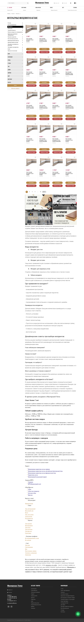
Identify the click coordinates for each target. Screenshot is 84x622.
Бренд (9, 60)
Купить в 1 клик (31, 52)
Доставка (63, 604)
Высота (9, 82)
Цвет (9, 76)
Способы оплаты (64, 594)
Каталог (10, 7)
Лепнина (75, 7)
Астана (9, 599)
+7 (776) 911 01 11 (12, 600)
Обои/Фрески (38, 7)
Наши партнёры (64, 601)
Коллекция (10, 57)
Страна (9, 63)
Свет (63, 7)
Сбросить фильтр (15, 88)
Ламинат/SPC (10, 10)
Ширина (9, 73)
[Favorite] (35, 23)
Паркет (51, 7)
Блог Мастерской (65, 608)
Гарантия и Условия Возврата (67, 595)
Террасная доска (54, 10)
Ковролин (38, 10)
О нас (62, 588)
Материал (10, 79)
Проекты (63, 592)
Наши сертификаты (65, 590)
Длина (9, 69)
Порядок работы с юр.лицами (67, 599)
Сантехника (23, 7)
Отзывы (62, 610)
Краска (24, 10)
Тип (8, 66)
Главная (8, 13)
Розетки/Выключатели (72, 10)
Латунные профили (35, 592)
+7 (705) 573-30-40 (12, 598)
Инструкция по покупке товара (68, 597)
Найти (15, 85)
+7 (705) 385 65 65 (12, 596)
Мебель (32, 606)
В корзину (31, 49)
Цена (9, 53)
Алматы (9, 595)
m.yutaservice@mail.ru (12, 603)
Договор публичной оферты (67, 606)
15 (40, 191)
